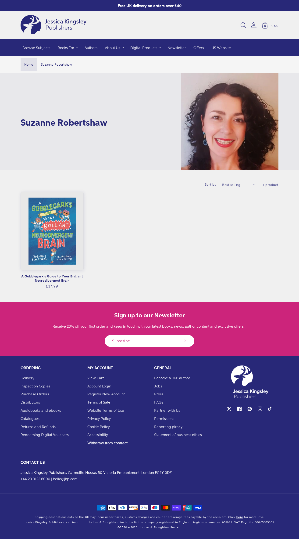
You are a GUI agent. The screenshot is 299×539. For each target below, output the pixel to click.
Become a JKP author (172, 378)
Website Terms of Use (105, 410)
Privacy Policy (99, 418)
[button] (243, 25)
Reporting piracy (168, 427)
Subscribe (121, 341)
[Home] (53, 25)
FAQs (158, 402)
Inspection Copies (35, 386)
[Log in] (253, 25)
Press (158, 394)
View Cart (95, 378)
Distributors (30, 402)
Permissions (164, 418)
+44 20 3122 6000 (35, 479)
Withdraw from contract (107, 443)
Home (28, 64)
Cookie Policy (98, 427)
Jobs (158, 386)
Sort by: (211, 184)
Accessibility (97, 435)
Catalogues (30, 418)
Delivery (27, 378)
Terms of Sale (98, 402)
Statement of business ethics (178, 435)
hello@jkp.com (65, 479)
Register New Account (106, 394)
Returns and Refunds (38, 427)
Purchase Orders (35, 394)
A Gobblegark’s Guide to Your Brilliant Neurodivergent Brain (52, 278)
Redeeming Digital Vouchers (45, 435)
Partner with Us (167, 410)
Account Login (99, 386)
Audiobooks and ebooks (41, 410)
